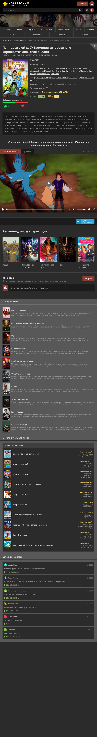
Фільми (19, 29)
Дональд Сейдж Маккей (40, 71)
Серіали (31, 29)
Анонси (85, 34)
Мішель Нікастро (45, 68)
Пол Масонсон (43, 73)
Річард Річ (44, 64)
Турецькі (12, 34)
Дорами (90, 29)
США (32, 60)
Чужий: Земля (12, 572)
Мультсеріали (64, 29)
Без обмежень (12, 585)
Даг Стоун (56, 71)
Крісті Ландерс (81, 68)
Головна (6, 29)
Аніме (78, 29)
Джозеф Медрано (80, 71)
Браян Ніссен (59, 68)
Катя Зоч (70, 68)
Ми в (87, 221)
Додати (88, 279)
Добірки (61, 34)
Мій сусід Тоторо (14, 637)
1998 (37, 60)
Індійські (37, 34)
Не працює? (88, 151)
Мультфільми (46, 29)
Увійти (83, 4)
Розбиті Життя (13, 611)
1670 (8, 624)
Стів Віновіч (67, 71)
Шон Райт (55, 73)
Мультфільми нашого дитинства (63, 77)
